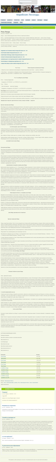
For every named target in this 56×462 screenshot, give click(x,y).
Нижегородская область (9, 380)
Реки (21, 22)
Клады (45, 20)
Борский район (35, 382)
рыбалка (15, 382)
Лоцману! (4, 392)
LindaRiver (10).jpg (5, 373)
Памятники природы (6, 22)
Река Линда (3, 356)
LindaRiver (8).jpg (4, 370)
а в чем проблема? (7, 436)
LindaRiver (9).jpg (4, 371)
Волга (31, 382)
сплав (5, 382)
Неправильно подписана (9, 405)
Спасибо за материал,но (8, 417)
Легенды (40, 20)
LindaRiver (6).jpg (4, 368)
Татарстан (16, 20)
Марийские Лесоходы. (28, 14)
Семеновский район (10, 382)
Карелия (28, 20)
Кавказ (34, 20)
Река (19, 382)
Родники (16, 22)
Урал (22, 20)
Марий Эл (9, 20)
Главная (3, 20)
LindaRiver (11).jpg (5, 375)
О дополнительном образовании (11, 445)
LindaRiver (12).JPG (5, 377)
